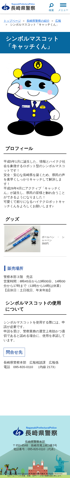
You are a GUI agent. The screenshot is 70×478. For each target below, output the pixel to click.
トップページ (12, 20)
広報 (58, 20)
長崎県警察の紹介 (38, 20)
